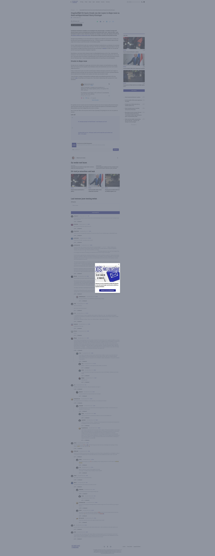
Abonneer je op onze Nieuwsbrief (107, 290)
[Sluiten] (118, 264)
